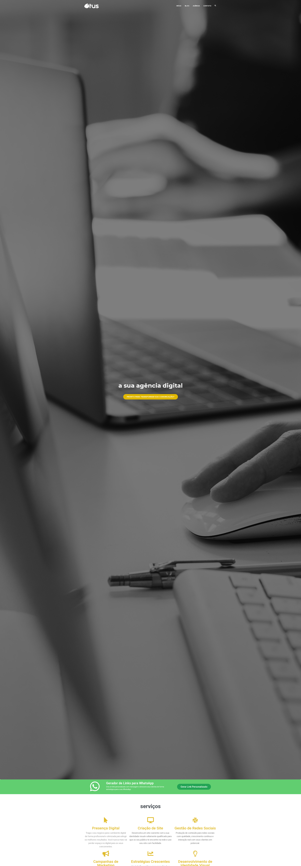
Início (178, 6)
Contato (207, 6)
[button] (194, 787)
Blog (187, 6)
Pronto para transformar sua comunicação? (150, 397)
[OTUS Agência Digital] (92, 6)
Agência (196, 6)
